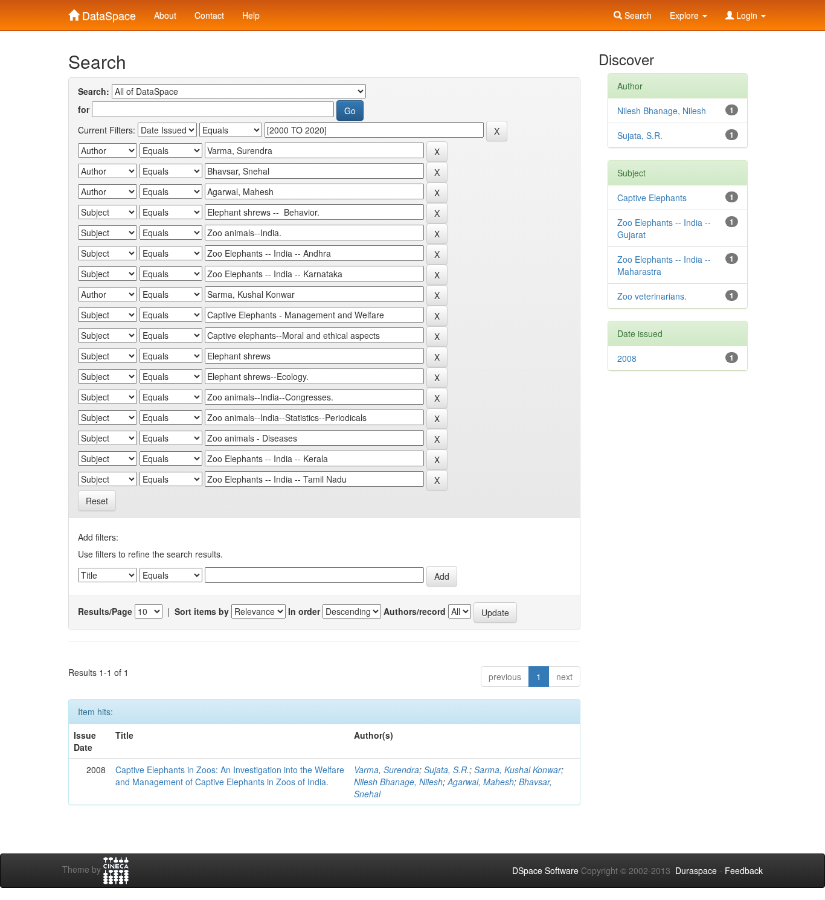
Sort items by (202, 611)
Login (747, 15)
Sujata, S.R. (446, 769)
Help (251, 15)
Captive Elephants (652, 197)
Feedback (744, 870)
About (165, 15)
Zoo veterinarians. (652, 296)
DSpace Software (545, 870)
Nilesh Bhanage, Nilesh (398, 782)
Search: (93, 91)
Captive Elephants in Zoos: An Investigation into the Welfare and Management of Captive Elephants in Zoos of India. (229, 775)
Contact (209, 15)
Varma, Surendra (386, 769)
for (83, 109)
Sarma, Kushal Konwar (517, 769)
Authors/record (415, 611)
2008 (627, 358)
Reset (97, 501)
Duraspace (696, 870)
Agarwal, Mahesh (481, 782)
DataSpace (107, 12)
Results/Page (105, 611)
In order (304, 611)
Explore (685, 15)
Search (637, 15)
